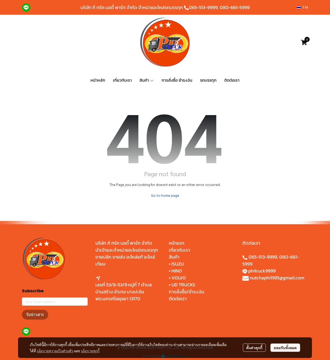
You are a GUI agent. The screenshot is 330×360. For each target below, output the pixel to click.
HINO (176, 270)
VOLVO (178, 277)
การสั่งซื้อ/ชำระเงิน (186, 291)
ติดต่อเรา (178, 298)
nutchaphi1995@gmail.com (277, 277)
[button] (302, 7)
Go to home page (165, 195)
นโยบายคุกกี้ (90, 350)
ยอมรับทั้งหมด (285, 347)
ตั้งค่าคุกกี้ (254, 347)
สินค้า (174, 256)
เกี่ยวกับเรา (179, 249)
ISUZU (177, 263)
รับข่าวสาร (35, 315)
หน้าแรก (176, 242)
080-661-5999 (235, 7)
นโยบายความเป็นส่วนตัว (55, 350)
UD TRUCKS (183, 284)
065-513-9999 (203, 7)
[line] (26, 7)
